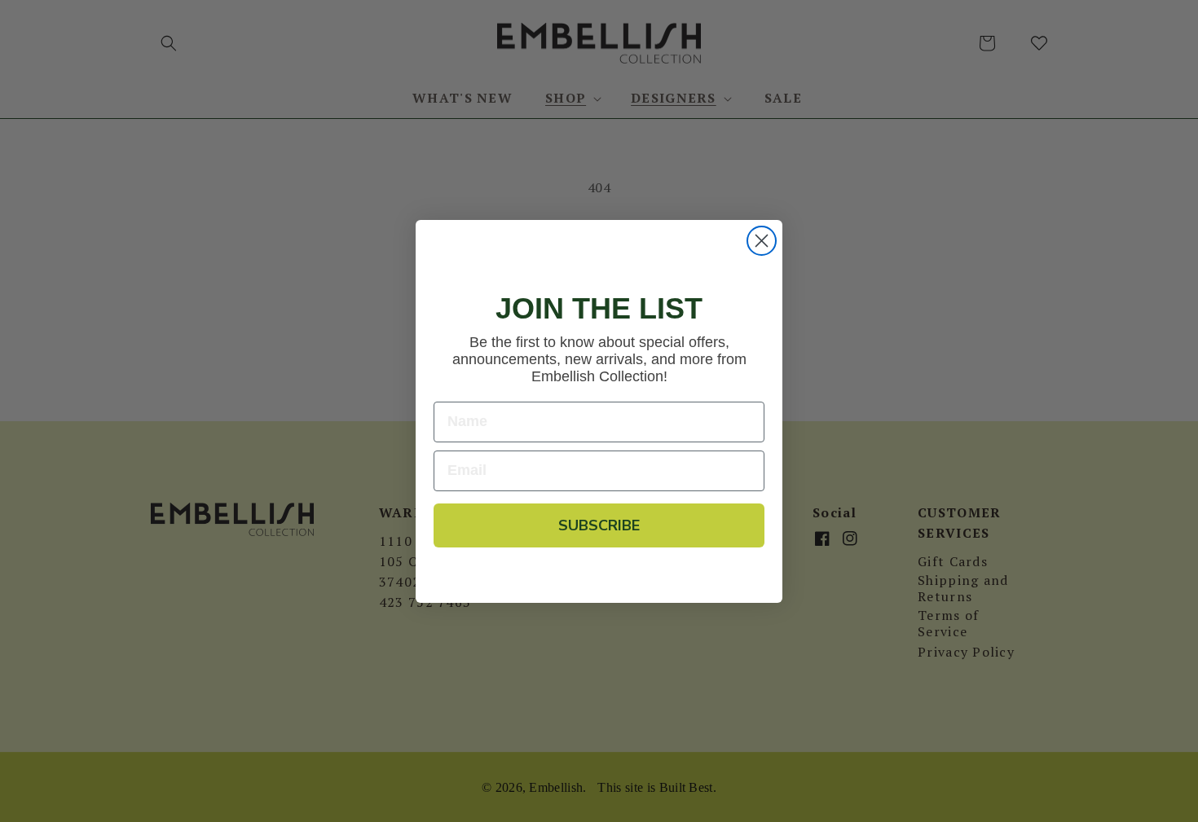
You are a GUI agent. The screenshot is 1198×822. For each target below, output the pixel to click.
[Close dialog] (761, 240)
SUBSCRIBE (599, 525)
